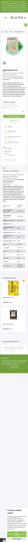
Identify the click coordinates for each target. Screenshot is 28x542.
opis (3, 168)
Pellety (11, 31)
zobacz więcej (10, 133)
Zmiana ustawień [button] (16, 538)
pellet (5, 160)
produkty (6, 31)
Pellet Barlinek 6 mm (19, 31)
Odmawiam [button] (17, 535)
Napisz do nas (14, 367)
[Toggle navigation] (5, 18)
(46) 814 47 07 (10, 143)
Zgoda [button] (16, 532)
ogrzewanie (11, 160)
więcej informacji (11, 138)
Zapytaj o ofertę (14, 120)
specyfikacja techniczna (10, 171)
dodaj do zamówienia (14, 116)
